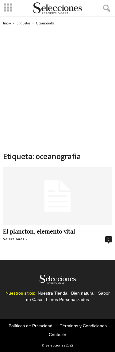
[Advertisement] (57, 91)
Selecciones (13, 239)
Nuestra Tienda (52, 293)
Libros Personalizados (67, 299)
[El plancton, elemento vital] (57, 196)
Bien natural (82, 293)
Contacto (57, 334)
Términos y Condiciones (83, 325)
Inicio (7, 23)
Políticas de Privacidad (30, 325)
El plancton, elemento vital (39, 231)
